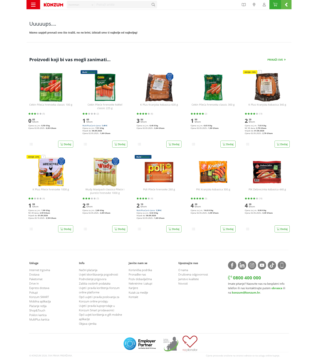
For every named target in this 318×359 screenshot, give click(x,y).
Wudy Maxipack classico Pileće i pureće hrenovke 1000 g (104, 191)
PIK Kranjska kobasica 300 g (213, 189)
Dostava (34, 274)
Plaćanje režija (38, 306)
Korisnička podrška (140, 270)
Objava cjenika (87, 323)
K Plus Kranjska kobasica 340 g (267, 104)
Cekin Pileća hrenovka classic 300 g (213, 104)
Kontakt (133, 297)
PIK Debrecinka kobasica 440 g (267, 189)
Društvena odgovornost (193, 274)
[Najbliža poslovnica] (254, 4)
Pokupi (33, 292)
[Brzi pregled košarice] (286, 4)
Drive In (34, 283)
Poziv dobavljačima (140, 279)
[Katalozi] (243, 4)
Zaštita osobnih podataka (94, 283)
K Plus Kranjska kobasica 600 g (159, 104)
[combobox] (80, 4)
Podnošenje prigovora (92, 279)
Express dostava (39, 288)
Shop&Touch (37, 310)
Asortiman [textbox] (73, 4)
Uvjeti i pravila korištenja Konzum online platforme (99, 290)
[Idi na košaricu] (275, 4)
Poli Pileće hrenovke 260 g (159, 189)
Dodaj (67, 144)
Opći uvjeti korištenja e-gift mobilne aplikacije (100, 317)
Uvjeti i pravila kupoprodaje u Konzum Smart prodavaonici (97, 308)
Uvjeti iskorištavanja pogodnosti (98, 274)
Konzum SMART (39, 297)
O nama (183, 270)
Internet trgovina (39, 270)
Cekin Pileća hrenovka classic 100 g (50, 104)
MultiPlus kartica (39, 319)
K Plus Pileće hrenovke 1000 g (51, 189)
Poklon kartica (38, 315)
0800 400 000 (246, 278)
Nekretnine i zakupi (140, 283)
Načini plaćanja (88, 270)
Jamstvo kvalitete (188, 279)
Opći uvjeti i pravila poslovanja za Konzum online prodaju (99, 299)
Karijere (133, 288)
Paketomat (36, 279)
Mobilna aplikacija (40, 301)
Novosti (183, 283)
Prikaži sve (275, 59)
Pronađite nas (137, 274)
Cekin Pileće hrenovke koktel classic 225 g (105, 106)
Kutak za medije (138, 292)
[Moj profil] (264, 4)
